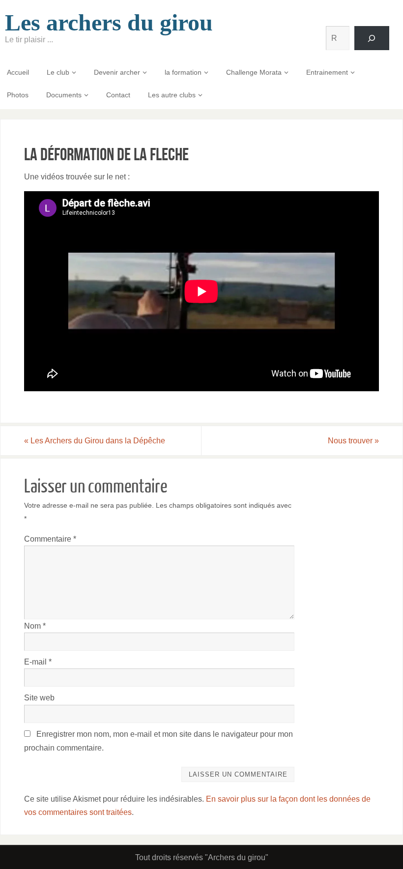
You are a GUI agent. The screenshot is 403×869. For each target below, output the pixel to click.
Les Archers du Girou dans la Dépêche (94, 440)
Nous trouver (353, 440)
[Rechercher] (371, 38)
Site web (39, 698)
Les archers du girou (109, 22)
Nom (35, 626)
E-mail (38, 662)
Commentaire (50, 539)
